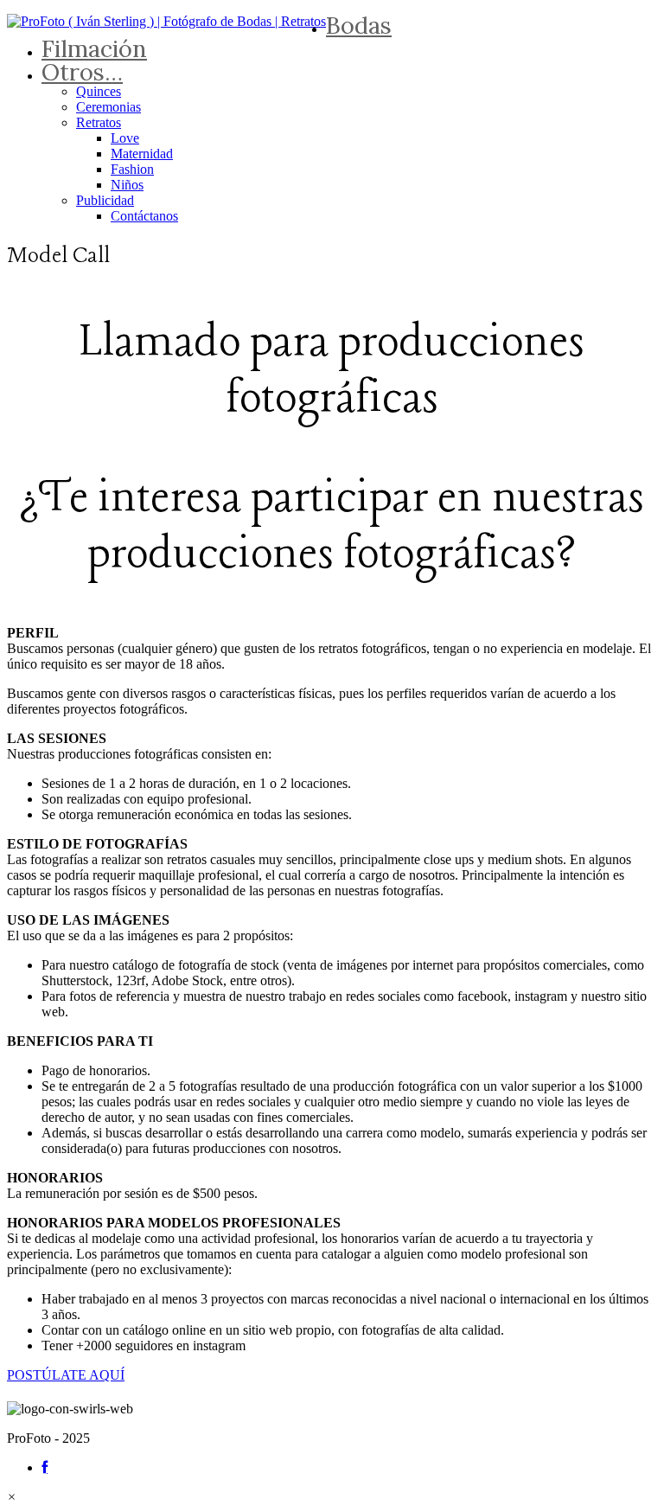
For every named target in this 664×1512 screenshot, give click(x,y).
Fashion (132, 169)
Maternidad (142, 153)
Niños (127, 184)
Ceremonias (108, 106)
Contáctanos (144, 215)
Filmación (94, 48)
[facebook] (45, 1467)
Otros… (82, 71)
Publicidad (105, 200)
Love (125, 138)
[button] (11, 1497)
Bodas (359, 25)
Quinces (98, 91)
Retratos (98, 122)
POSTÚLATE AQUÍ (65, 1375)
